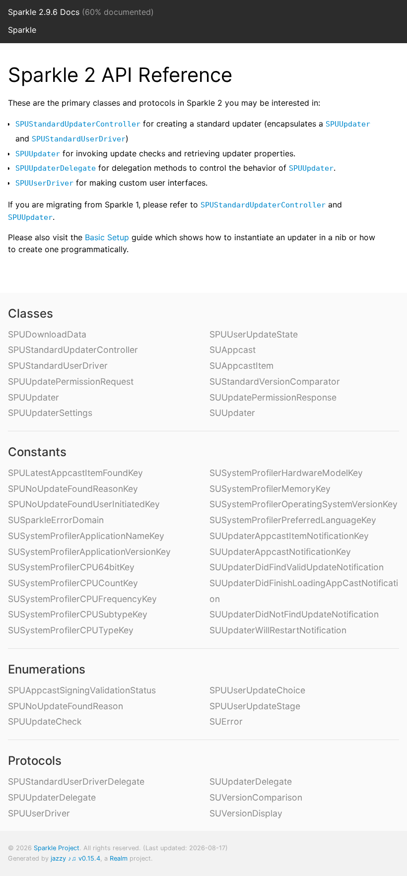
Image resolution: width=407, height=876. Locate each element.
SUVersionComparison (255, 797)
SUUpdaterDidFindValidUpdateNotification (296, 567)
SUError (226, 721)
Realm (119, 858)
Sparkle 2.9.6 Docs (43, 12)
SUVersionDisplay (245, 813)
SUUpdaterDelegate (250, 781)
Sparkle (22, 30)
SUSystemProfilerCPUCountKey (73, 583)
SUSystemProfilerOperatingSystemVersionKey (303, 504)
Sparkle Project (56, 848)
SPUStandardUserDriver (79, 139)
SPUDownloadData (47, 334)
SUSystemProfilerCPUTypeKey (71, 630)
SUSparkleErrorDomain (56, 520)
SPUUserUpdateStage (254, 706)
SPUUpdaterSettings (50, 412)
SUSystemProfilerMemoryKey (270, 488)
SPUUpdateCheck (45, 721)
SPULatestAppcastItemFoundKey (75, 473)
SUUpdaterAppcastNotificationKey (280, 551)
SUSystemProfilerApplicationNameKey (86, 536)
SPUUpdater (348, 124)
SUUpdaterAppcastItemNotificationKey (289, 536)
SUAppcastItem (241, 365)
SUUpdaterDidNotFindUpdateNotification (294, 614)
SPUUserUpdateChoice (257, 690)
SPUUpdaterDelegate (55, 168)
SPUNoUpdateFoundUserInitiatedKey (84, 504)
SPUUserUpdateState (253, 334)
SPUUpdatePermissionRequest (71, 381)
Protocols (35, 760)
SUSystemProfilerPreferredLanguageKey (292, 520)
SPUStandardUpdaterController (77, 124)
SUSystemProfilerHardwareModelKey (286, 473)
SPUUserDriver (44, 183)
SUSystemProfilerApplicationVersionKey (89, 551)
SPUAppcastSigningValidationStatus (82, 690)
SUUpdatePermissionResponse (273, 397)
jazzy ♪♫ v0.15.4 (75, 858)
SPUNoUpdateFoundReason (65, 706)
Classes (30, 313)
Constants (37, 452)
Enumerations (46, 669)
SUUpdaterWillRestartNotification (277, 630)
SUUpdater (232, 412)
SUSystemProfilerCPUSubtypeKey (77, 614)
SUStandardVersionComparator (274, 381)
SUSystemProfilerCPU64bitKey (71, 567)
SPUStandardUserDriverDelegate (76, 781)
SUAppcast (232, 349)
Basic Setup (107, 237)
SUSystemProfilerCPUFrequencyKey (82, 599)
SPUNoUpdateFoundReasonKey (73, 488)
